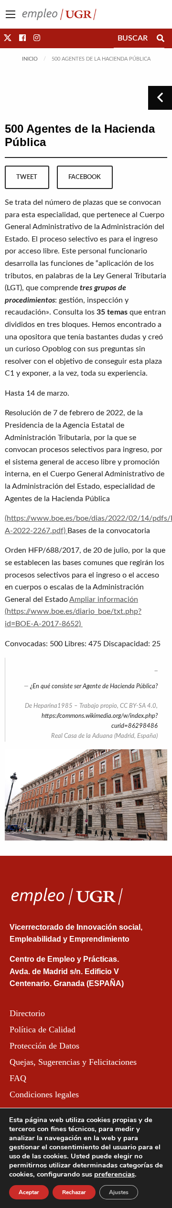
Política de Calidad (42, 1029)
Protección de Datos (44, 1045)
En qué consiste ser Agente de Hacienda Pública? (95, 686)
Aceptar (29, 1192)
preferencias (114, 1174)
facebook (84, 177)
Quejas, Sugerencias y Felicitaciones (73, 1062)
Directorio (27, 1013)
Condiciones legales (44, 1094)
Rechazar (74, 1192)
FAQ (18, 1078)
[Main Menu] (10, 14)
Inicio (30, 59)
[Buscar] (160, 38)
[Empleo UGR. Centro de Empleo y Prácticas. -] (59, 14)
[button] (7, 38)
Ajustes (119, 1192)
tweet (26, 177)
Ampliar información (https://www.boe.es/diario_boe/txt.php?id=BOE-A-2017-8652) (73, 612)
